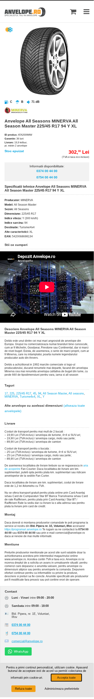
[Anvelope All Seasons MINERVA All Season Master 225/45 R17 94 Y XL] (51, 94)
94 (39, 393)
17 (6, 393)
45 (34, 393)
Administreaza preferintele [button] (62, 688)
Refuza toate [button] (23, 688)
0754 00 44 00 (46, 177)
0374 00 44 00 (46, 171)
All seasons (76, 393)
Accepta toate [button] (66, 677)
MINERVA (11, 396)
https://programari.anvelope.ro (23, 529)
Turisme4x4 (27, 396)
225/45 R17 (23, 393)
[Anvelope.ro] (25, 15)
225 (12, 393)
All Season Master (55, 393)
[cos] (73, 11)
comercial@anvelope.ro (27, 641)
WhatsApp (21, 651)
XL (39, 396)
